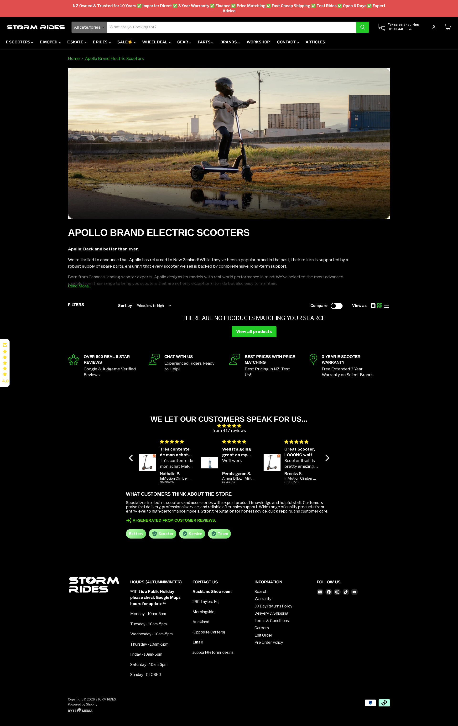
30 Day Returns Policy (273, 606)
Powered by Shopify (82, 704)
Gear (183, 42)
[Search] (362, 27)
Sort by (125, 306)
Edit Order (263, 635)
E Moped (49, 42)
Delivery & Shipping (271, 613)
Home (74, 58)
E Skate (75, 42)
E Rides (100, 42)
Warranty (263, 598)
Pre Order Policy (269, 642)
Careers (262, 628)
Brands (229, 42)
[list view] (386, 305)
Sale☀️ (125, 42)
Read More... (79, 286)
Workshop (258, 42)
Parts (204, 42)
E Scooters (18, 42)
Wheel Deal (155, 42)
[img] (229, 425)
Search (261, 591)
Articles (315, 42)
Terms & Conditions (272, 620)
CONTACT (287, 42)
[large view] (373, 305)
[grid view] (379, 305)
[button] (132, 457)
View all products (254, 331)
